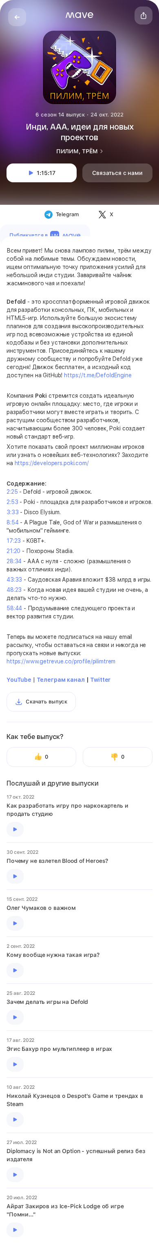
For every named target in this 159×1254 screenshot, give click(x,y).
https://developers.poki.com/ (52, 463)
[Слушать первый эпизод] (15, 829)
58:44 (14, 608)
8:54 (12, 522)
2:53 (12, 502)
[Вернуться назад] (17, 17)
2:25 (12, 491)
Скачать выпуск (46, 702)
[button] (79, 15)
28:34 (14, 561)
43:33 (14, 579)
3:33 (12, 512)
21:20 (13, 551)
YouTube (19, 679)
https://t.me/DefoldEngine (98, 375)
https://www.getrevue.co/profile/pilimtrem (61, 661)
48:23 (14, 590)
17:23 (14, 540)
